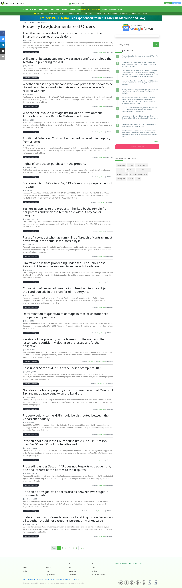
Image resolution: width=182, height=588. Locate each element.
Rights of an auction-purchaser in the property (54, 164)
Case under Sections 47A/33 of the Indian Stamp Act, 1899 (62, 368)
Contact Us (76, 579)
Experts (65, 9)
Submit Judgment (137, 147)
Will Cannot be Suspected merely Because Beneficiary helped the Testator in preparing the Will (67, 60)
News (72, 9)
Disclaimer (59, 579)
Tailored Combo (75, 14)
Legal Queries (43, 9)
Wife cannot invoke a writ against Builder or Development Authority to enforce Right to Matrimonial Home (62, 114)
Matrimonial (100, 14)
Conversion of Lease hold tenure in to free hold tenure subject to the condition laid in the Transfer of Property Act (67, 290)
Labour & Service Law (143, 170)
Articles (33, 9)
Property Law (101, 52)
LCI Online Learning (98, 575)
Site (73, 4)
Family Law (130, 170)
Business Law (121, 165)
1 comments (101, 361)
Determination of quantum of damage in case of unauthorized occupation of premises (65, 315)
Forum (25, 567)
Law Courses (80, 4)
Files (79, 9)
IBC (86, 14)
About (24, 579)
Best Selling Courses (57, 14)
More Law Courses (139, 14)
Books (104, 9)
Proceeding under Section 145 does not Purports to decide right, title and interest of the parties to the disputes (67, 468)
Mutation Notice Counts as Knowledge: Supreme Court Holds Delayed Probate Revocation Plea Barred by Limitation (140, 91)
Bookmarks (72, 575)
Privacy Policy (67, 579)
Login (168, 3)
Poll (70, 567)
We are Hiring (32, 579)
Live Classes (40, 14)
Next (82, 548)
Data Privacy (125, 14)
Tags (93, 567)
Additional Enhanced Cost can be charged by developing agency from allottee (66, 140)
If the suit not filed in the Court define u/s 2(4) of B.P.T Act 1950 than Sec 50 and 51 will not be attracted (65, 442)
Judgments (55, 9)
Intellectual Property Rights (138, 174)
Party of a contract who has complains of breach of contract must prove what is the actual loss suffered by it (67, 239)
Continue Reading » (31, 52)
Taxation (130, 179)
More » (156, 142)
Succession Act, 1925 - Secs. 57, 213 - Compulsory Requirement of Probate (67, 185)
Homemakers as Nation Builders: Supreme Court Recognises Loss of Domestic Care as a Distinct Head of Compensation (140, 118)
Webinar (112, 9)
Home (25, 9)
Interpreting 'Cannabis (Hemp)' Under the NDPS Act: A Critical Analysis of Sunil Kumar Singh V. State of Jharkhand (139, 83)
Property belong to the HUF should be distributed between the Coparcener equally (66, 417)
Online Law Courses (91, 9)
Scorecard (72, 564)
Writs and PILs (112, 14)
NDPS (91, 14)
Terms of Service (49, 579)
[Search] (156, 44)
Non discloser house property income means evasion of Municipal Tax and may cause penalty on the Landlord (68, 391)
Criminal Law (121, 170)
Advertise (40, 579)
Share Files (72, 571)
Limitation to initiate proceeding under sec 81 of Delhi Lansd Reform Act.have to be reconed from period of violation (64, 264)
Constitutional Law (142, 165)
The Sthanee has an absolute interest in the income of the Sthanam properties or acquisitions (62, 34)
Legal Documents (122, 174)
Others (138, 179)
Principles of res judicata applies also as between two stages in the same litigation (65, 493)
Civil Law (130, 165)
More (120, 9)
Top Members (50, 575)
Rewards (95, 564)
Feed (47, 571)
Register (176, 3)
